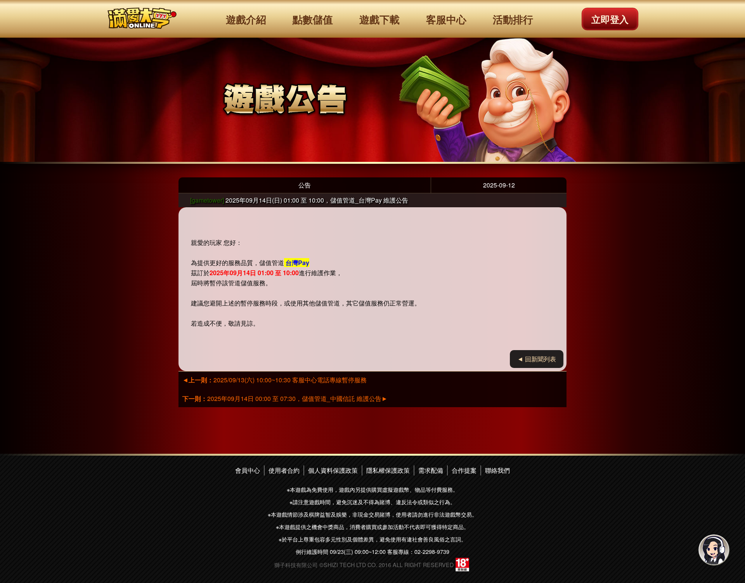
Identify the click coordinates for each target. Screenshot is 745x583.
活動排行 (513, 19)
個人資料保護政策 (333, 470)
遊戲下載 (379, 19)
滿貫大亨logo (142, 18)
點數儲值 (313, 19)
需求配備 (430, 470)
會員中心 (247, 470)
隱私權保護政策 (388, 470)
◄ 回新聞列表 (536, 358)
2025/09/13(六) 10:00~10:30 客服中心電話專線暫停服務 (274, 379)
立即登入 (610, 19)
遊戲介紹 (246, 19)
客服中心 (446, 19)
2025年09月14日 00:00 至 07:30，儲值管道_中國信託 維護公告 (285, 398)
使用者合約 (284, 470)
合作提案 (464, 470)
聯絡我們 (497, 470)
